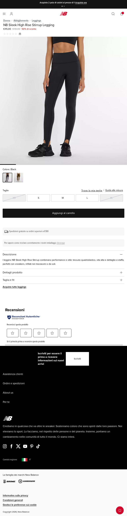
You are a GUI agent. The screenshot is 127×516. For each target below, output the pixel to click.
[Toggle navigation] (4, 13)
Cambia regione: (10, 459)
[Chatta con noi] (120, 510)
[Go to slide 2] (64, 6)
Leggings (36, 20)
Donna (6, 20)
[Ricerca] (113, 13)
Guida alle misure (114, 190)
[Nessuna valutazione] (11, 34)
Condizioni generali (13, 500)
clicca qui (61, 242)
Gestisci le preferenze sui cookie (20, 504)
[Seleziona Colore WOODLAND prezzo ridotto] (18, 178)
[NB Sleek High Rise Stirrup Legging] (63, 100)
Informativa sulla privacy (15, 495)
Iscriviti (77, 358)
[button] (11, 13)
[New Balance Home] (63, 14)
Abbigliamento (21, 20)
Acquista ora (81, 2)
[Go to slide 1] (63, 6)
